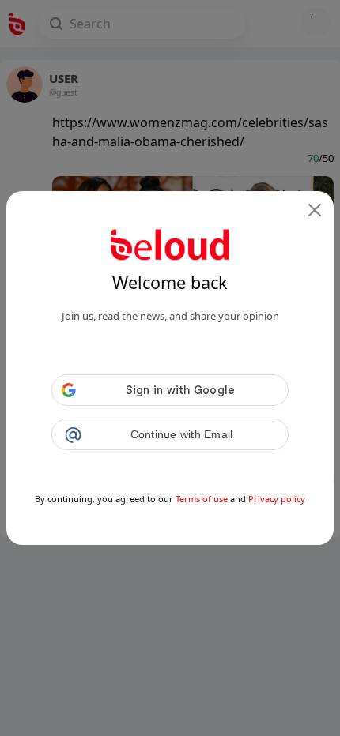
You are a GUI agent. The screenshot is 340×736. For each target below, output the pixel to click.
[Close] (314, 210)
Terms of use (202, 499)
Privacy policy (276, 499)
